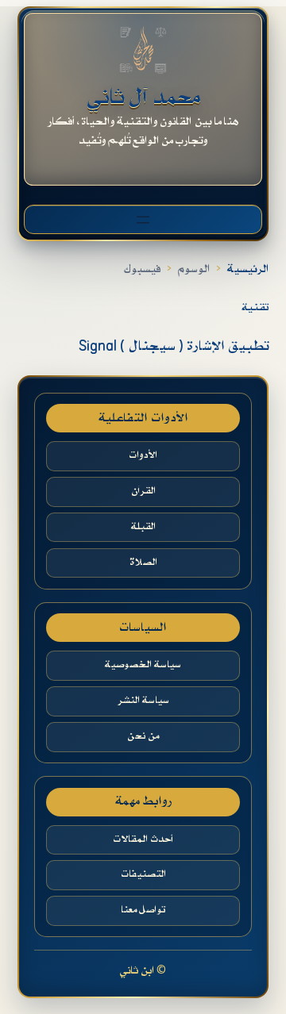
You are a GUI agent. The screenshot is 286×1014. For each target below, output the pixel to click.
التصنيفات (143, 874)
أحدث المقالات (143, 839)
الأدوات (143, 455)
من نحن (143, 736)
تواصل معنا (143, 910)
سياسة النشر (143, 700)
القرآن (143, 491)
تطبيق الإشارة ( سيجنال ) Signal (174, 346)
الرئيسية (248, 269)
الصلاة (143, 562)
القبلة (143, 527)
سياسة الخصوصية (143, 665)
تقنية (255, 307)
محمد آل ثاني (143, 98)
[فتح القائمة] (143, 219)
